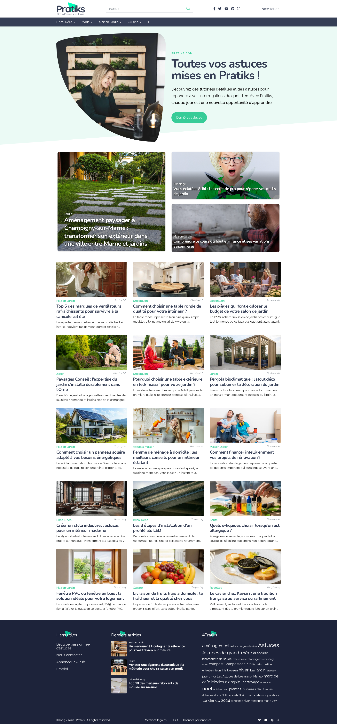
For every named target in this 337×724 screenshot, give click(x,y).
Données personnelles (197, 720)
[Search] (188, 8)
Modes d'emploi (226, 682)
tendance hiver (240, 700)
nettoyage (250, 682)
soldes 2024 (261, 695)
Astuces (268, 645)
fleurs (218, 670)
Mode (86, 22)
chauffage (268, 659)
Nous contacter (69, 655)
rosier (249, 695)
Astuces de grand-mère (227, 652)
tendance (274, 695)
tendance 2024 (216, 700)
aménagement (216, 645)
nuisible (217, 689)
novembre (265, 682)
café (235, 659)
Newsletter (270, 9)
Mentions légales (156, 720)
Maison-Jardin (108, 22)
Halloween (230, 670)
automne (260, 653)
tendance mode (261, 700)
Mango (258, 676)
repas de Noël (236, 695)
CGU (175, 720)
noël (207, 688)
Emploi (62, 669)
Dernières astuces (189, 117)
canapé (243, 659)
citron (205, 664)
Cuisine (133, 22)
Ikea (252, 670)
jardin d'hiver (209, 676)
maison (248, 676)
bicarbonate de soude (217, 659)
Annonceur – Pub (70, 662)
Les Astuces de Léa (230, 676)
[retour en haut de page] (327, 702)
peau (225, 689)
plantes (235, 689)
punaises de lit (253, 689)
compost (216, 664)
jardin (261, 670)
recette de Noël (218, 695)
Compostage (235, 664)
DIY (249, 664)
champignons (255, 659)
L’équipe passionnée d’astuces (73, 646)
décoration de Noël (262, 664)
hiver (244, 669)
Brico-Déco (64, 22)
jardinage (271, 670)
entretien (208, 670)
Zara (274, 700)
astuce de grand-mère (244, 646)
